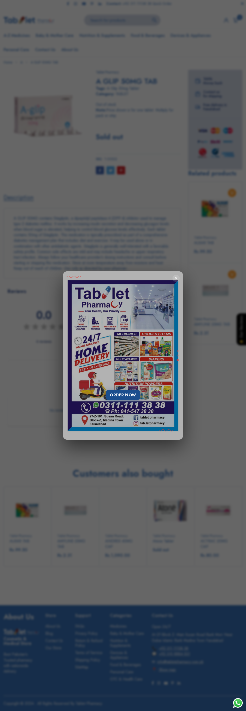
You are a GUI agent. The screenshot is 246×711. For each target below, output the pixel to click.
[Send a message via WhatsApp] (238, 703)
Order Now (123, 395)
